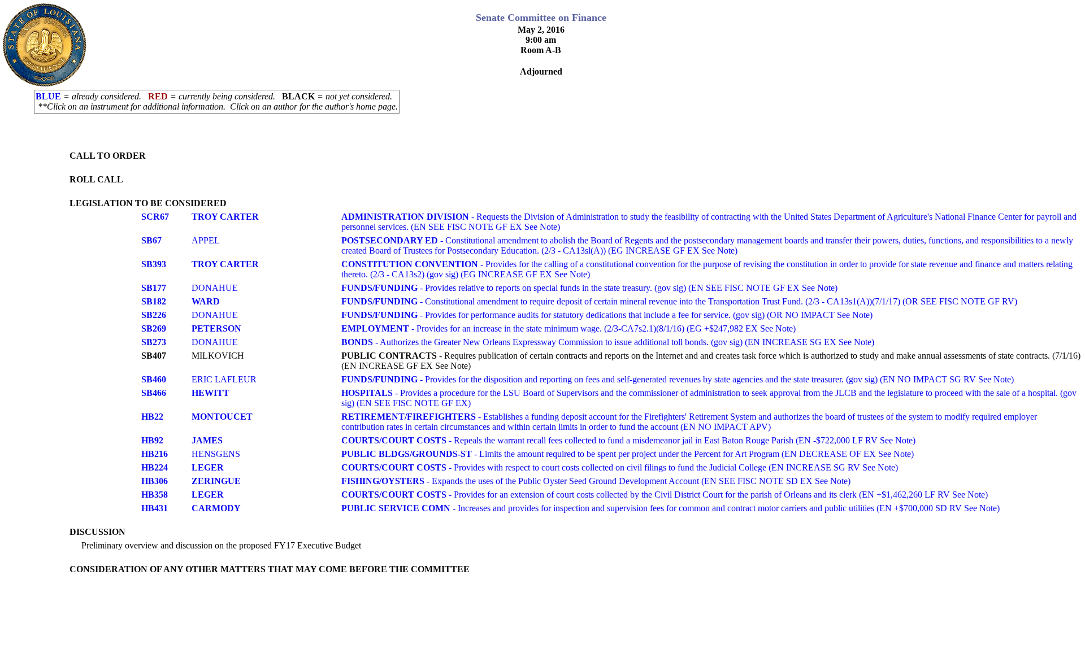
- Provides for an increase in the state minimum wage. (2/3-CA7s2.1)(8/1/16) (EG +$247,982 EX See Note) (568, 328)
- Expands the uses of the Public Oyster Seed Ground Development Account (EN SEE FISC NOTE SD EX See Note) (595, 481)
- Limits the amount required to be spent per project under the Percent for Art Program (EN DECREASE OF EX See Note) (627, 454)
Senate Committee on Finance (541, 17)
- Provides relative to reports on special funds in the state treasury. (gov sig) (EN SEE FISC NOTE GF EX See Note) (589, 288)
